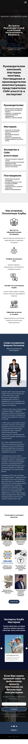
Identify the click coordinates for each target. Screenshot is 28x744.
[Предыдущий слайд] (1, 648)
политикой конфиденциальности (17, 716)
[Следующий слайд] (27, 648)
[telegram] (16, 726)
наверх (13, 730)
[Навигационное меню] (25, 2)
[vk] (12, 726)
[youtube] (14, 726)
